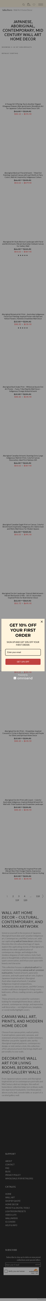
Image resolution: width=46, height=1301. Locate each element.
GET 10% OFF (23, 662)
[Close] (42, 622)
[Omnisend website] (23, 676)
